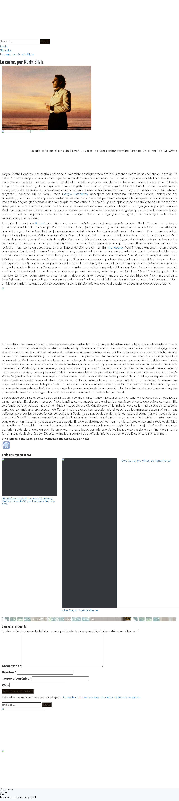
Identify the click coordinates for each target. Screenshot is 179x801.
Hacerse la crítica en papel (18, 797)
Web (5, 685)
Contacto (6, 789)
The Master (115, 247)
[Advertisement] (84, 19)
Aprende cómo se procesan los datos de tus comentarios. (102, 697)
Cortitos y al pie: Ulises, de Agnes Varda (146, 460)
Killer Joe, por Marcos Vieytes (80, 610)
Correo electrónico (16, 678)
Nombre (9, 672)
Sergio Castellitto (75, 194)
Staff (3, 793)
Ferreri (40, 223)
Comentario (11, 666)
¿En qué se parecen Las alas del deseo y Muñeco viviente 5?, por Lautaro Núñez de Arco (28, 501)
